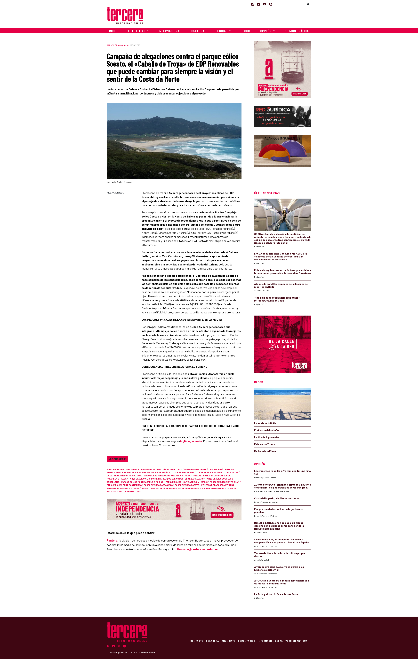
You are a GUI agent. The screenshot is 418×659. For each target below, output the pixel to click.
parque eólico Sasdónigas (158, 485)
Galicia (123, 45)
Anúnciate (228, 640)
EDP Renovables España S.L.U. (158, 472)
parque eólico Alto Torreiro (145, 478)
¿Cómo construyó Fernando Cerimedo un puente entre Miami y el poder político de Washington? (282, 486)
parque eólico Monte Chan (224, 482)
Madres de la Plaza (265, 451)
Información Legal (270, 640)
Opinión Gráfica (297, 30)
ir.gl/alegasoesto (191, 441)
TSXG (119, 491)
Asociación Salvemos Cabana (123, 469)
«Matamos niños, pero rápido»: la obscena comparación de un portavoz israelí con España (281, 541)
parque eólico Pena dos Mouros (124, 485)
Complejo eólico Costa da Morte (188, 469)
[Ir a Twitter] (258, 4)
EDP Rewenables (205, 472)
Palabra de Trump (264, 444)
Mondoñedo (120, 475)
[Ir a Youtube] (264, 4)
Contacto (196, 640)
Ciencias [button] (221, 30)
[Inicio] (125, 15)
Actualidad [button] (137, 30)
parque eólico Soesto (187, 485)
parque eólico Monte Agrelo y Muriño (187, 482)
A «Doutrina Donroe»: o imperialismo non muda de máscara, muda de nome (281, 582)
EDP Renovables (131, 472)
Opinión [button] (266, 30)
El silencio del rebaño (266, 430)
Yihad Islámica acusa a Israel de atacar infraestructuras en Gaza (276, 299)
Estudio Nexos (148, 652)
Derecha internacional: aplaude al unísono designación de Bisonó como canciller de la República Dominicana (279, 525)
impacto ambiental (227, 472)
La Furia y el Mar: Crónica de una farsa (276, 594)
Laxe (109, 475)
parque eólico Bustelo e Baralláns (183, 478)
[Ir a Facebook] (252, 4)
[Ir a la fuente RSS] (270, 4)
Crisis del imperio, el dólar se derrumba (276, 498)
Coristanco (215, 469)
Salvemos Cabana (188, 488)
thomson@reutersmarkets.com (198, 549)
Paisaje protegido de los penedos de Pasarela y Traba (159, 475)
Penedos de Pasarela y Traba (123, 488)
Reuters (112, 540)
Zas (139, 491)
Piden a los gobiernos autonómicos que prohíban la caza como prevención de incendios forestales (282, 272)
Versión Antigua (296, 640)
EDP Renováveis (185, 472)
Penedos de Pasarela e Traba (217, 485)
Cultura (197, 30)
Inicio (113, 30)
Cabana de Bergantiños (154, 469)
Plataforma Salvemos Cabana (159, 488)
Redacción (112, 45)
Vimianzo (129, 491)
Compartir (118, 459)
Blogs (245, 30)
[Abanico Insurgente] (282, 157)
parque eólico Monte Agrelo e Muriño (142, 482)
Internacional (170, 30)
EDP (118, 472)
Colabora (212, 640)
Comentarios (246, 640)
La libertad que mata (266, 437)
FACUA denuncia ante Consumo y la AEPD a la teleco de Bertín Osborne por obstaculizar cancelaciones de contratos (280, 256)
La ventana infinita (265, 423)
